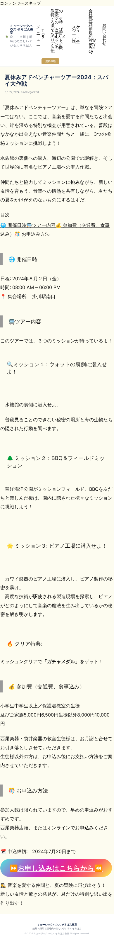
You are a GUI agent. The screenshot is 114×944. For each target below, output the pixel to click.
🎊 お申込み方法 (32, 234)
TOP (43, 34)
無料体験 (50, 61)
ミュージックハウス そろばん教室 (21, 29)
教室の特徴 (57, 12)
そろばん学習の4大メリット (58, 35)
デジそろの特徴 (57, 22)
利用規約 (91, 31)
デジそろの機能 (57, 47)
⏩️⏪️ (56, 868)
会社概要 (91, 16)
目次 (5, 215)
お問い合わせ (104, 34)
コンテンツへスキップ (20, 3)
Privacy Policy (92, 46)
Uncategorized (30, 92)
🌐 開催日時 (13, 225)
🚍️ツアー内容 (41, 225)
